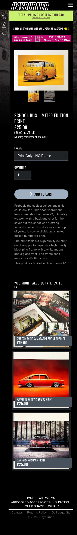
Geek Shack (34, 506)
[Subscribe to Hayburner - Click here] (41, 29)
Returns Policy (37, 512)
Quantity (20, 167)
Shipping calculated (24, 137)
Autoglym (47, 498)
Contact (17, 512)
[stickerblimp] (41, 38)
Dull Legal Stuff (62, 512)
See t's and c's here (41, 17)
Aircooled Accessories (30, 502)
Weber (53, 506)
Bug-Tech (62, 502)
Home (30, 498)
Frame (18, 148)
